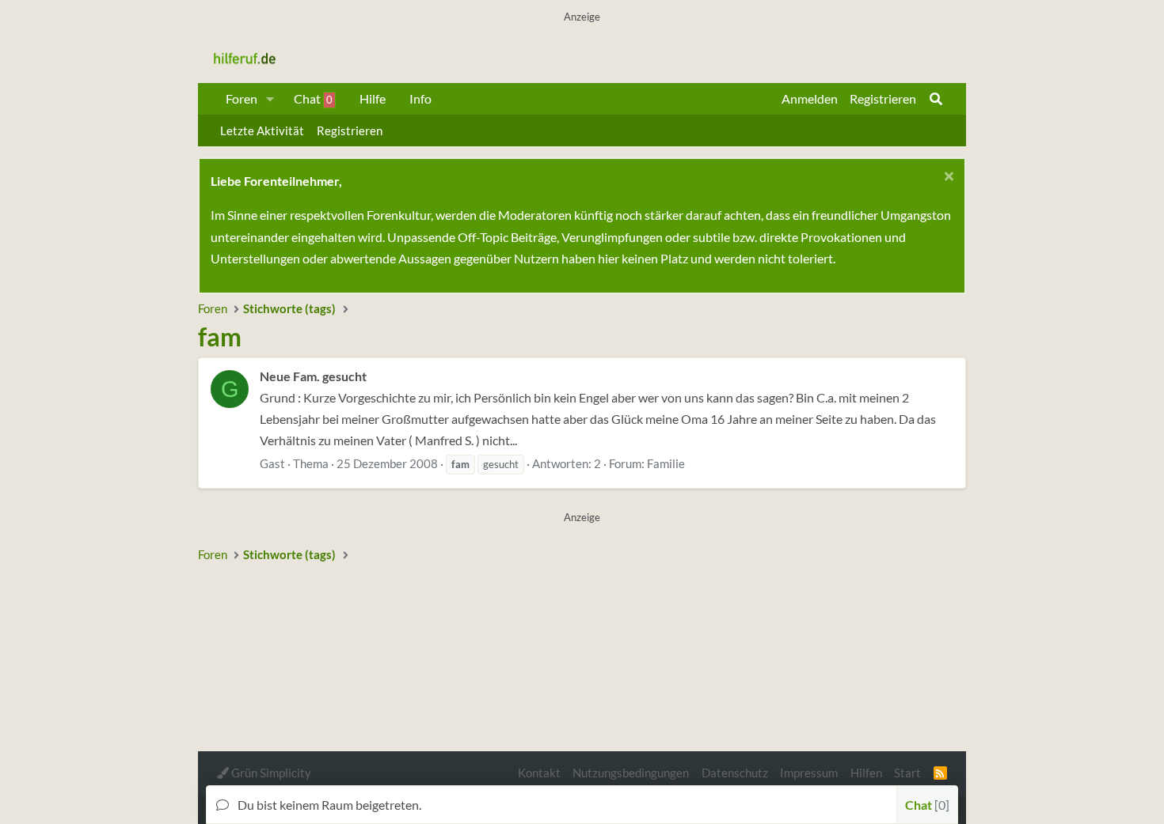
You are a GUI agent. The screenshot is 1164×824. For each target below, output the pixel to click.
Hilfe (372, 98)
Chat (313, 98)
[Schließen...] (946, 178)
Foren (241, 98)
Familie (666, 463)
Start (907, 772)
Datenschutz (735, 772)
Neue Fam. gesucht (313, 376)
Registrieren (349, 130)
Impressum (809, 772)
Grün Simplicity (270, 772)
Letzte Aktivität (262, 130)
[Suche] (936, 99)
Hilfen (866, 772)
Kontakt (539, 772)
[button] (270, 99)
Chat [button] (925, 804)
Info (420, 98)
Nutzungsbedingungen (630, 772)
